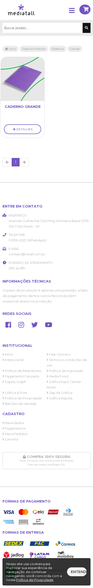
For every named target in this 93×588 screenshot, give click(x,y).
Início (12, 49)
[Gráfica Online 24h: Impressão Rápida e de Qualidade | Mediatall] (22, 18)
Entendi (79, 572)
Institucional (14, 360)
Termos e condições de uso (67, 362)
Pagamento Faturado (21, 376)
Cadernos (58, 49)
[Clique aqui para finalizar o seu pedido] (85, 10)
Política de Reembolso (22, 371)
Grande (75, 49)
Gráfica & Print (15, 393)
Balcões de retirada (20, 404)
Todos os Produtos (33, 49)
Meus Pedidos (15, 434)
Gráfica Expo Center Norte (64, 384)
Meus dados (14, 423)
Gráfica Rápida (60, 398)
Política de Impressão (66, 371)
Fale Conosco (59, 354)
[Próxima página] (24, 162)
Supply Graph (15, 382)
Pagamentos (15, 428)
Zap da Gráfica (60, 393)
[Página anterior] (7, 162)
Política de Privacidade (23, 398)
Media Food (58, 376)
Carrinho (11, 439)
